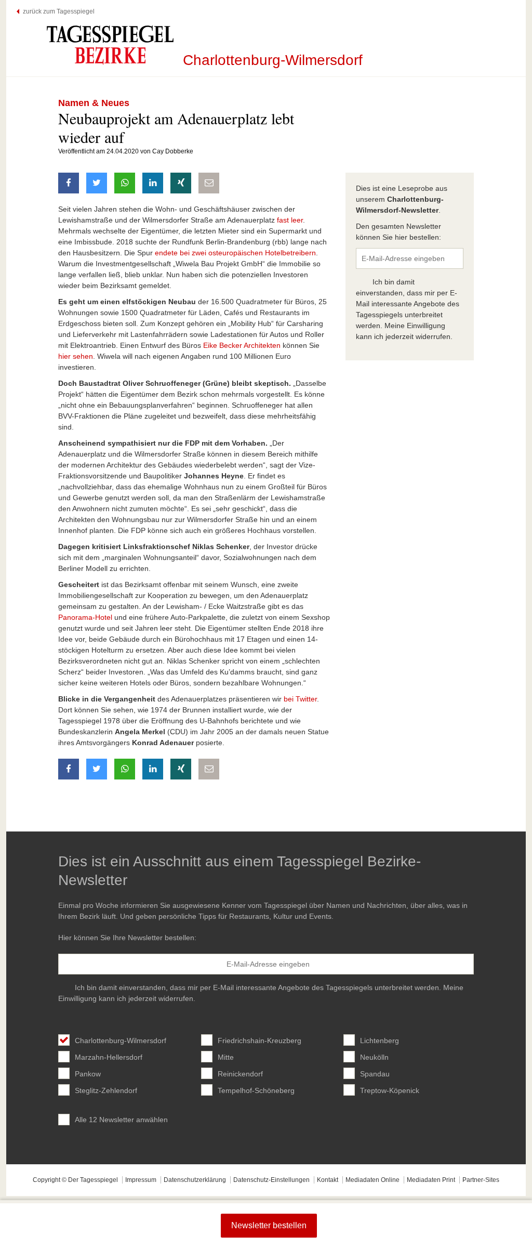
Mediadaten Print (431, 1180)
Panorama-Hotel (85, 617)
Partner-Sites (480, 1180)
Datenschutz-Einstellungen (271, 1180)
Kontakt (327, 1180)
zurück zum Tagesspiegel (59, 11)
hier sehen (75, 356)
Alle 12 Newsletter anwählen (121, 1119)
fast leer (290, 220)
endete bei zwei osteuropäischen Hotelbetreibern (235, 253)
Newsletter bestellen (269, 1225)
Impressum (140, 1180)
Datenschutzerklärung (195, 1180)
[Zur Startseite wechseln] (110, 44)
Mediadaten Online (372, 1180)
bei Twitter (300, 699)
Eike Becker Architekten (242, 345)
